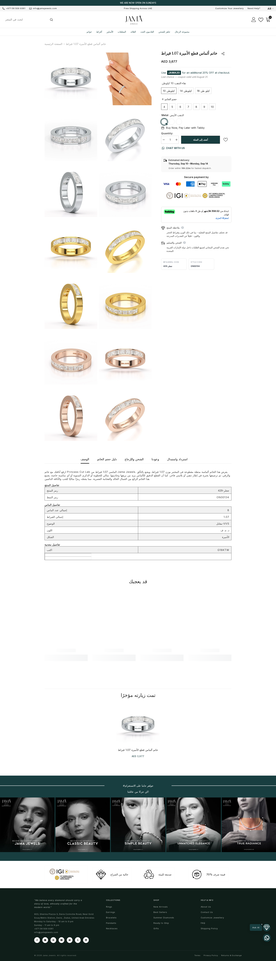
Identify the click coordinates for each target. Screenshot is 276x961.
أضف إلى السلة (200, 139)
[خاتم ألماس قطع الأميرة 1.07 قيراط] (138, 724)
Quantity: (167, 133)
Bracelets (111, 917)
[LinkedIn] (86, 940)
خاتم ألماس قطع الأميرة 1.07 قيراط (138, 749)
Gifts (156, 928)
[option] (138, 3)
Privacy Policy (211, 955)
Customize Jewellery (212, 917)
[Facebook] (37, 940)
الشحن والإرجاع (134, 459)
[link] (66, 650)
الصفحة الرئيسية (53, 44)
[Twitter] (78, 940)
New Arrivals (160, 907)
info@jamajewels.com (45, 8)
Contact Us (207, 912)
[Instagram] (45, 940)
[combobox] (25, 19)
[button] (260, 927)
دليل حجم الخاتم (107, 459)
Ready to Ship (161, 923)
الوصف (85, 459)
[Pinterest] (53, 940)
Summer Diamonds (163, 917)
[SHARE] (221, 53)
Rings (109, 907)
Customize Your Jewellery (229, 8)
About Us (206, 907)
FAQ (203, 923)
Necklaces (112, 928)
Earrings (110, 912)
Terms (197, 955)
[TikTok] (61, 940)
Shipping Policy (209, 928)
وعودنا (155, 459)
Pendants (111, 923)
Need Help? (254, 8)
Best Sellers (160, 912)
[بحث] (28, 19)
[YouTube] (70, 940)
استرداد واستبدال (177, 459)
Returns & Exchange (231, 955)
